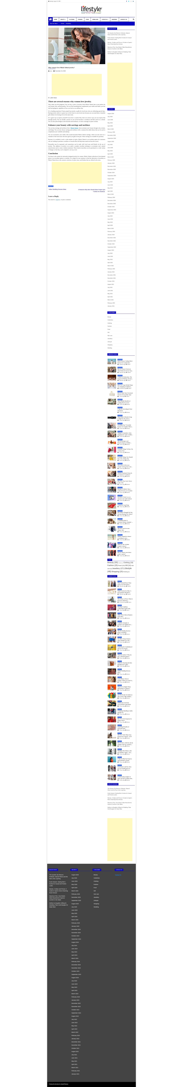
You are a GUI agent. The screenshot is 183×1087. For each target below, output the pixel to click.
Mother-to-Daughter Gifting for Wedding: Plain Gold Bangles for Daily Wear (58, 905)
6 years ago (122, 547)
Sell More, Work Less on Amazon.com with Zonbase (125, 497)
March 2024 (111, 194)
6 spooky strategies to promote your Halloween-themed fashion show (124, 623)
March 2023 (111, 228)
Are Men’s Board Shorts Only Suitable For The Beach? (124, 639)
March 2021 (111, 299)
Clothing (71, 19)
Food (87, 19)
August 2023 (111, 212)
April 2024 (110, 191)
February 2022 (111, 268)
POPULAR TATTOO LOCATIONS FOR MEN (124, 703)
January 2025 (111, 163)
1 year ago (121, 396)
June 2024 (110, 185)
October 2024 (111, 172)
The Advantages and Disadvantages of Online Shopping (124, 442)
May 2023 (110, 222)
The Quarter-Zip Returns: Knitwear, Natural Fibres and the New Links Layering (58, 876)
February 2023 (111, 231)
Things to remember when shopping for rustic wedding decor (125, 434)
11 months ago (122, 388)
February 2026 (111, 132)
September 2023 (112, 209)
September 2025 (112, 138)
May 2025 (110, 150)
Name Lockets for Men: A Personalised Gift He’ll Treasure (124, 592)
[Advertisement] (77, 84)
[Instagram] (131, 1)
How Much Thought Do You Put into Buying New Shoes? (125, 513)
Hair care (110, 335)
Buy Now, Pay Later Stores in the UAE (125, 481)
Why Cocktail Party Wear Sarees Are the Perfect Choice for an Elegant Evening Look (124, 584)
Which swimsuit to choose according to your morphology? (124, 537)
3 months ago (122, 586)
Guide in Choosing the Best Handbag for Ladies (125, 663)
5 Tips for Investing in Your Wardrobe (125, 409)
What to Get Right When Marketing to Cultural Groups (124, 687)
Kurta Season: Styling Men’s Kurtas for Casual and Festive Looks (125, 362)
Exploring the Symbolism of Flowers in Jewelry (125, 647)
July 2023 (110, 216)
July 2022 (110, 253)
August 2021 (111, 284)
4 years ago (122, 452)
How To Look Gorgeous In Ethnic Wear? (125, 719)
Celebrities (110, 320)
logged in (57, 199)
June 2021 (110, 290)
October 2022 (111, 244)
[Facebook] (126, 1)
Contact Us (123, 19)
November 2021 (112, 278)
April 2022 (110, 262)
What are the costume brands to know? (123, 545)
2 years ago (122, 404)
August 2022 (111, 250)
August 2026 (111, 113)
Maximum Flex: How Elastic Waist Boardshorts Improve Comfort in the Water (57, 898)
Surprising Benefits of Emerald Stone (123, 727)
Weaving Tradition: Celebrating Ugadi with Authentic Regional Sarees (125, 608)
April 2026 (110, 126)
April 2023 (110, 225)
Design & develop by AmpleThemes (58, 1084)
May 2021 (110, 293)
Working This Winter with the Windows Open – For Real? (125, 751)
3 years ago (122, 420)
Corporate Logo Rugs (123, 505)
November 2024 (112, 169)
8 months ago (122, 380)
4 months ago (122, 372)
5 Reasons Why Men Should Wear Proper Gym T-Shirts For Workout (91, 190)
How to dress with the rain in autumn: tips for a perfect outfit (125, 743)
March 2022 (111, 265)
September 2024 (112, 175)
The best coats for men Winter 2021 (124, 529)
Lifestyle (104, 19)
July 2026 (110, 116)
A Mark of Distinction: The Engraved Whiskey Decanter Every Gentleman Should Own (125, 378)
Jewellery (95, 19)
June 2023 (110, 219)
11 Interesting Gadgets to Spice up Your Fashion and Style (125, 777)
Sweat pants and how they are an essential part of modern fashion (124, 767)
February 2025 (111, 160)
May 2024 (110, 188)
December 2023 (112, 200)
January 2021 (111, 306)
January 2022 (111, 272)
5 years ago (122, 506)
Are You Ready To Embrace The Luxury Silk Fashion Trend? (125, 695)
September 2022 (112, 247)
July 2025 (110, 144)
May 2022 (110, 259)
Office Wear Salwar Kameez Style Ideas (125, 615)
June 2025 (110, 147)
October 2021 (111, 281)
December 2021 (112, 275)
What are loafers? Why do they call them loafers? (125, 655)
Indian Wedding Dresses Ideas (57, 189)
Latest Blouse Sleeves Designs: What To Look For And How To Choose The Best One (125, 679)
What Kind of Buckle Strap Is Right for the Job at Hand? (125, 418)
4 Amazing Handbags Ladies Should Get (125, 711)
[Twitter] (129, 1)
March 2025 (111, 157)
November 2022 (112, 240)
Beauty (63, 19)
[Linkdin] (133, 1)
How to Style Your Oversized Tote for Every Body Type (125, 393)
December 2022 (112, 237)
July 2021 (110, 287)
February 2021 (111, 303)
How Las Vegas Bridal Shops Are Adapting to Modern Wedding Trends (125, 386)
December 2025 (112, 135)
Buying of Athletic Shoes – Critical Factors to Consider (125, 489)
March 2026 (111, 129)
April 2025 (110, 154)
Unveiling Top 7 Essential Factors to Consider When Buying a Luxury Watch (125, 426)
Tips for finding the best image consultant (124, 631)
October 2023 (111, 206)
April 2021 (110, 296)
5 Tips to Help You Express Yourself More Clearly (125, 759)
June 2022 (110, 256)
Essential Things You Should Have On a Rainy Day (125, 458)
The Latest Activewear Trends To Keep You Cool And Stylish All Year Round (125, 466)
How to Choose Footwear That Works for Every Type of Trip (125, 370)
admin (128, 364)
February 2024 (111, 197)
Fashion (80, 19)
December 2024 (112, 166)
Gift (108, 332)
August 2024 (111, 178)
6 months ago (122, 594)
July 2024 (110, 181)
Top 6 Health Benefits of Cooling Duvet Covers (124, 401)
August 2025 (111, 141)
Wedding (110, 348)
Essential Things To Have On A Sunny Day (125, 450)
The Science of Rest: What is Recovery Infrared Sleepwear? (125, 600)
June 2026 (110, 119)
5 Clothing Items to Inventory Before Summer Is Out (125, 521)
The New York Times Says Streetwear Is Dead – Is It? (125, 735)
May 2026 (110, 122)
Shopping (114, 19)
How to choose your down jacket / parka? (124, 553)
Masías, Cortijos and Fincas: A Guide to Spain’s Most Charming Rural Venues (58, 891)
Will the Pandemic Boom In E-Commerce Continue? (125, 473)
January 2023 (111, 234)
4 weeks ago (122, 364)
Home (55, 19)
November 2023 (112, 203)
